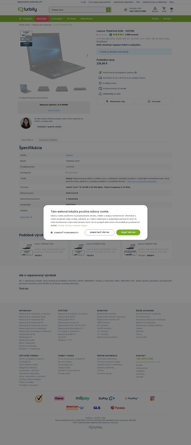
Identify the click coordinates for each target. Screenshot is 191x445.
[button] (64, 232)
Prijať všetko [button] (128, 232)
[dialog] (95, 222)
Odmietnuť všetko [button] (99, 232)
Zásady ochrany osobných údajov (72, 225)
